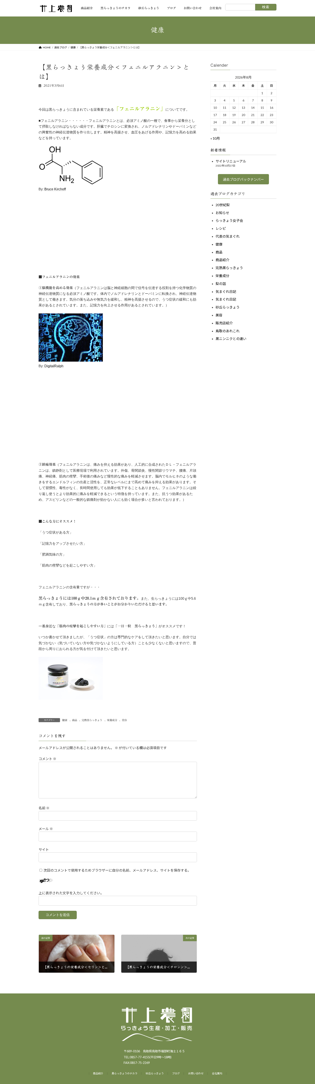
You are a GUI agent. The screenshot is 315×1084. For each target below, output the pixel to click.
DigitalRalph (53, 366)
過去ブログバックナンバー (243, 179)
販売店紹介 (224, 323)
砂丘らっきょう (228, 307)
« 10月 (215, 138)
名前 (44, 808)
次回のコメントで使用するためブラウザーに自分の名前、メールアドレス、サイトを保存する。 (117, 870)
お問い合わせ (196, 1073)
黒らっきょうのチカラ (124, 1073)
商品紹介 (222, 260)
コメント (47, 759)
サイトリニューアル (231, 161)
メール (46, 829)
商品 (74, 720)
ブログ (176, 1073)
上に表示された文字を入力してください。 (71, 893)
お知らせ (222, 212)
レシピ (221, 228)
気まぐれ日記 (226, 291)
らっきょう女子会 (229, 220)
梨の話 (221, 283)
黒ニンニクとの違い (231, 339)
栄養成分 (112, 720)
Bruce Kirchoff (55, 189)
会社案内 (217, 1073)
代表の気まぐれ (228, 236)
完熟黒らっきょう (92, 720)
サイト (44, 849)
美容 (124, 720)
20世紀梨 (223, 205)
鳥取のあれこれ (228, 331)
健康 (64, 720)
